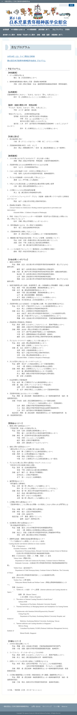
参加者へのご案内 (9, 35)
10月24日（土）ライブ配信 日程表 (21, 56)
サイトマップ (47, 706)
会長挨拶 (6, 29)
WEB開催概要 (31, 29)
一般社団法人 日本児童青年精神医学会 (17, 1)
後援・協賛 (46, 35)
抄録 (38, 35)
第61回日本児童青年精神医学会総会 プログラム (26, 61)
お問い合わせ (36, 706)
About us (64, 706)
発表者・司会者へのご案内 (26, 35)
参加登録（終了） (44, 29)
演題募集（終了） (58, 35)
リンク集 (57, 706)
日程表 (67, 29)
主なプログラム (58, 29)
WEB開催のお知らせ (18, 29)
